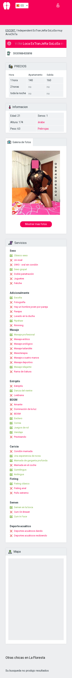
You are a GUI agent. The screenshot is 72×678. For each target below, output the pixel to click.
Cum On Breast (22, 511)
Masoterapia (21, 353)
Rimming (18, 325)
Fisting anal (20, 488)
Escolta (18, 297)
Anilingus (19, 474)
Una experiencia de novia (27, 455)
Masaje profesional (24, 334)
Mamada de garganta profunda (30, 460)
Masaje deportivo (23, 362)
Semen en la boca (23, 507)
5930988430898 (22, 53)
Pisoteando (20, 436)
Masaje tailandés (23, 348)
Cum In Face (20, 516)
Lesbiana (19, 395)
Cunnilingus (20, 469)
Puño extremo (21, 492)
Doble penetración (24, 274)
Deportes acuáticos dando (28, 531)
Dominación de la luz (25, 409)
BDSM (17, 413)
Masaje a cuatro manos (26, 357)
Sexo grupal (20, 269)
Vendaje (18, 432)
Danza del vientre (23, 390)
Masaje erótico (22, 339)
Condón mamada (23, 451)
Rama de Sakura (22, 371)
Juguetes (19, 278)
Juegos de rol (21, 427)
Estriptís (18, 386)
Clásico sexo (21, 255)
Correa (17, 423)
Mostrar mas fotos (36, 224)
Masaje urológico (23, 343)
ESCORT (11, 30)
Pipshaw (18, 320)
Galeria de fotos (21, 142)
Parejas (18, 311)
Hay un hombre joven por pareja (31, 306)
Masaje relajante (22, 367)
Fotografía (19, 302)
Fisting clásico (22, 483)
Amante (18, 404)
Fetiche (18, 283)
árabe (41, 122)
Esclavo (18, 418)
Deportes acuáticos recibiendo (30, 535)
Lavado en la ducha (24, 316)
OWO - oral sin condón (26, 264)
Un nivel (18, 260)
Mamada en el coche (25, 465)
